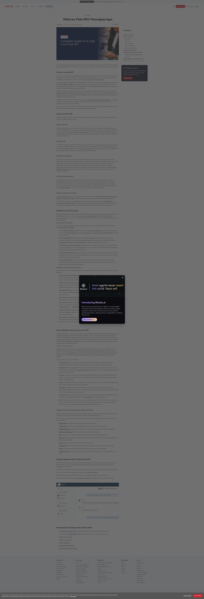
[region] (102, 596)
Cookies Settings (187, 595)
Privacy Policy (73, 596)
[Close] (122, 277)
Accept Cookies (197, 595)
